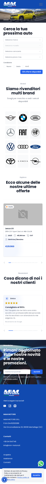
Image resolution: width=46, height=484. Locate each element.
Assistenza (7, 458)
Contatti (6, 462)
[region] (23, 233)
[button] (4, 479)
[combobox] (23, 40)
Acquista (7, 454)
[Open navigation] (41, 4)
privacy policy (12, 379)
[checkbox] (4, 66)
